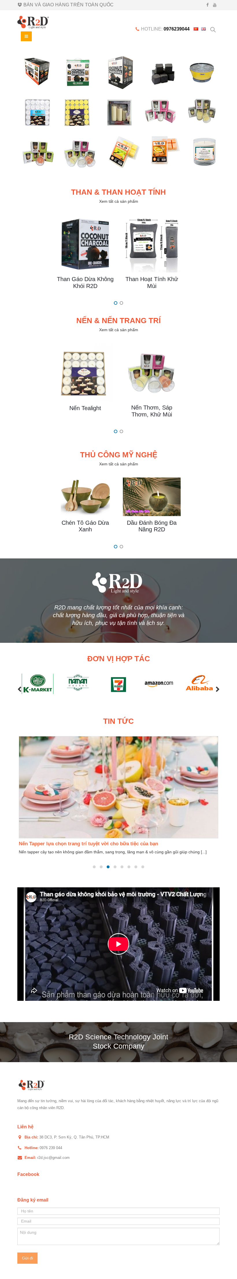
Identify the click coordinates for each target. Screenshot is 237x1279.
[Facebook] (207, 5)
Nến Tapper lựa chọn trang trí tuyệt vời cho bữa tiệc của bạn (88, 843)
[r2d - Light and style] (33, 22)
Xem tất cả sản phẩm (118, 201)
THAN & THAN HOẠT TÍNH (118, 192)
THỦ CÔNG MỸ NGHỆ (118, 454)
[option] (118, 112)
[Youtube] (215, 5)
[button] (19, 689)
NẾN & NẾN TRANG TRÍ (118, 320)
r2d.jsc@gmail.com (53, 1158)
